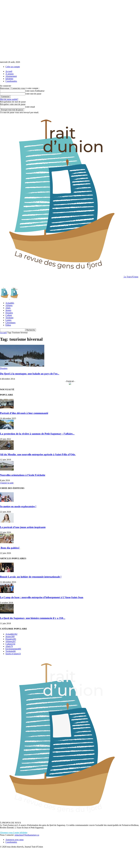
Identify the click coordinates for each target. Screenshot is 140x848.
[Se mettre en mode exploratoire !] (7, 501)
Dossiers (9, 313)
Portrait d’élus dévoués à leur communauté (24, 413)
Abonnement (11, 76)
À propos (9, 74)
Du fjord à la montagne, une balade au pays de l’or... (29, 373)
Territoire (9, 318)
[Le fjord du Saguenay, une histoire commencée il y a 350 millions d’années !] (7, 613)
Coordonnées (11, 81)
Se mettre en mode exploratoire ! (18, 506)
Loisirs (8, 320)
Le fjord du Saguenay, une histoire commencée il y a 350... (32, 618)
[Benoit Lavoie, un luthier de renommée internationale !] (7, 571)
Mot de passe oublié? (9, 99)
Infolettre (9, 79)
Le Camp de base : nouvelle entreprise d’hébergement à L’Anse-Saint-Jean (41, 597)
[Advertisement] (32, 282)
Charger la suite (7, 483)
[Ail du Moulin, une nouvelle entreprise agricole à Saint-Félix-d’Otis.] (7, 449)
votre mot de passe (33, 94)
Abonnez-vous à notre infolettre (13, 832)
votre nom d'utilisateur (34, 91)
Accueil (8, 71)
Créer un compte (12, 67)
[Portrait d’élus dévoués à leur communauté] (7, 408)
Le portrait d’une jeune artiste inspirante (23, 527)
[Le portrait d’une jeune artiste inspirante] (7, 522)
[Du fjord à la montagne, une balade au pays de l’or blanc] (22, 366)
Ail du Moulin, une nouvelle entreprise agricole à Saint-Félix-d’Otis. (38, 454)
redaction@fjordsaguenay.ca (27, 835)
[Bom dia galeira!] (7, 542)
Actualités (9, 303)
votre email (30, 107)
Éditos (8, 325)
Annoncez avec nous (14, 839)
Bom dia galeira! (10, 547)
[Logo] (5, 298)
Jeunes (8, 310)
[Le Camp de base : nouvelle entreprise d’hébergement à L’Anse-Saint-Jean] (7, 592)
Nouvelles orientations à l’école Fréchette (22, 475)
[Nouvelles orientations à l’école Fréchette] (7, 470)
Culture (8, 315)
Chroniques (10, 322)
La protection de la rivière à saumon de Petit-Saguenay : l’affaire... (37, 433)
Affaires (8, 305)
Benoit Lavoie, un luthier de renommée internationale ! (30, 576)
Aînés (8, 308)
